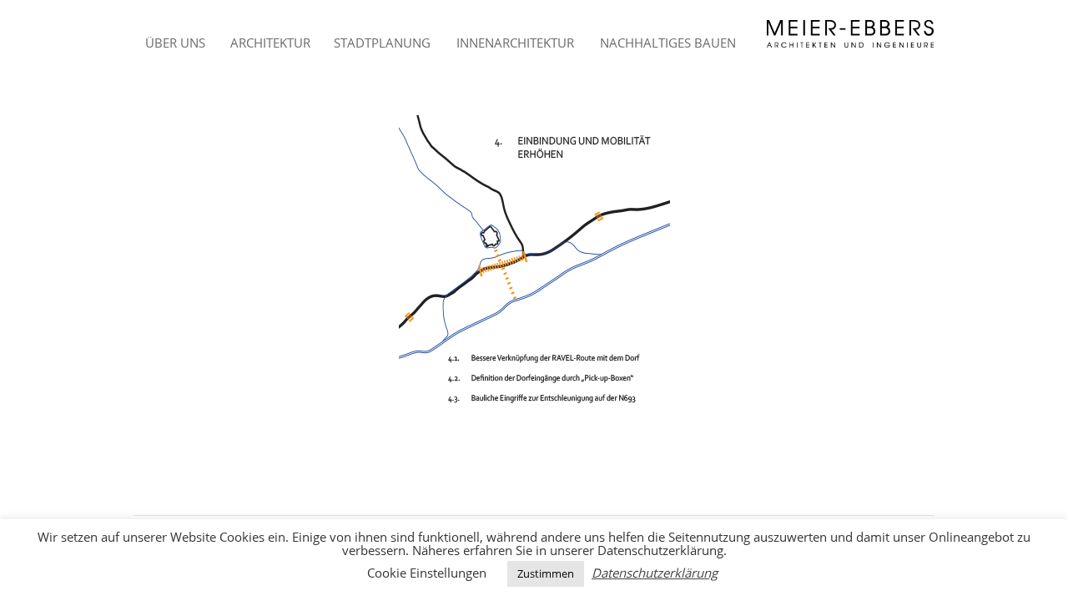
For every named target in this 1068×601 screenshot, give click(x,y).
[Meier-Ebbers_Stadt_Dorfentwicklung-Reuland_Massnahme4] (534, 264)
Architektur (270, 42)
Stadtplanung (382, 42)
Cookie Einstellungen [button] (426, 572)
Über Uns (175, 42)
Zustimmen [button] (545, 573)
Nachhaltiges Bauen (668, 42)
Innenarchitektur (515, 42)
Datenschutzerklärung (655, 573)
